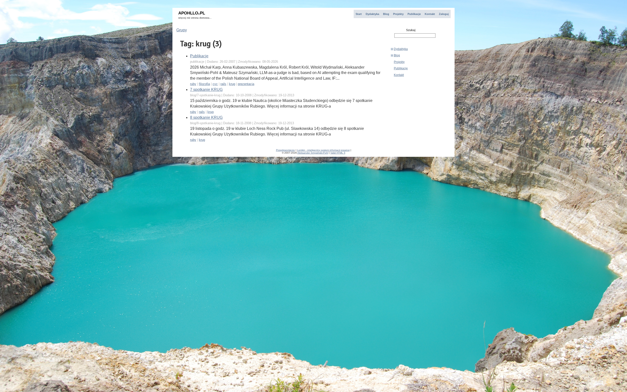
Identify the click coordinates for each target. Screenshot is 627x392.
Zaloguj (444, 13)
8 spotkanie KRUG (206, 117)
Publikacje (414, 13)
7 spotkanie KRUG (206, 89)
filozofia (204, 84)
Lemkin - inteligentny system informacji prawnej (323, 150)
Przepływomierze (285, 150)
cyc (215, 84)
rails (223, 84)
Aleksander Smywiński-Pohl (312, 152)
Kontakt (430, 13)
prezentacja (246, 84)
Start (359, 13)
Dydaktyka (372, 13)
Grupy (181, 30)
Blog (386, 13)
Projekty (398, 13)
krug (232, 84)
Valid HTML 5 (337, 152)
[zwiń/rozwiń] (392, 49)
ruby (193, 84)
